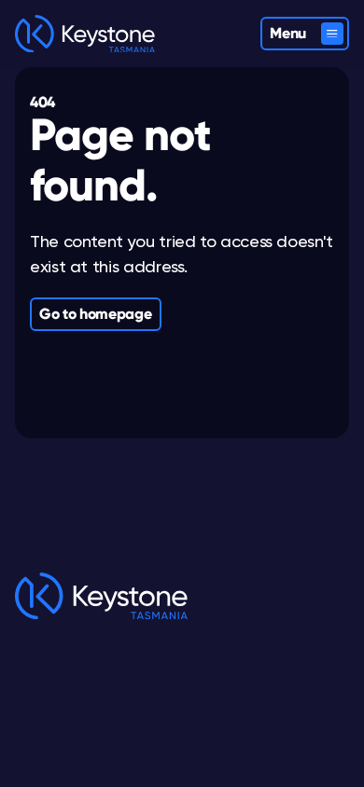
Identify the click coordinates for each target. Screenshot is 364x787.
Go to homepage (95, 314)
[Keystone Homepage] (85, 34)
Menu (288, 33)
